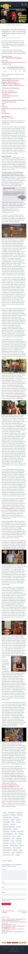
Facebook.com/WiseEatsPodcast (16, 85)
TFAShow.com (5, 94)
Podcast (4, 812)
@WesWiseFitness (12, 82)
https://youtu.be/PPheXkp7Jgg (14, 58)
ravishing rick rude (6, 836)
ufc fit (12, 840)
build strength (6, 819)
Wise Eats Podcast (17, 847)
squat (13, 838)
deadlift (12, 819)
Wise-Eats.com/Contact (13, 80)
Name (3, 882)
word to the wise (6, 852)
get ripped (18, 822)
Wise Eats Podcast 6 (7, 850)
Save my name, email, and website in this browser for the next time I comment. (13, 900)
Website (3, 892)
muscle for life (20, 831)
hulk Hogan (13, 824)
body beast (19, 815)
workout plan (19, 852)
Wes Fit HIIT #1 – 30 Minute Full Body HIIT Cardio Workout (14, 921)
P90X (3, 105)
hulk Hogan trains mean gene (9, 826)
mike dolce (15, 829)
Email (3, 887)
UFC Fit (4, 103)
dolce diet (18, 819)
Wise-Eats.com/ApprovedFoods (10, 92)
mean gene (18, 826)
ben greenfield (6, 815)
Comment (20, 25)
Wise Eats (22, 845)
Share (14, 25)
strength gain (19, 838)
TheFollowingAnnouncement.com (10, 95)
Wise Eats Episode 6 (7, 847)
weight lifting (5, 843)
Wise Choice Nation (14, 845)
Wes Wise (18, 37)
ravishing (20, 833)
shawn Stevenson (6, 838)
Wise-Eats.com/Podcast (18, 78)
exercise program (6, 822)
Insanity (4, 112)
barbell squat (19, 812)
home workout (6, 824)
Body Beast (5, 107)
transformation (6, 840)
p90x (16, 833)
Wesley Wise (5, 845)
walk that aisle (18, 840)
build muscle (15, 817)
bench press (13, 815)
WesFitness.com (6, 97)
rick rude (19, 836)
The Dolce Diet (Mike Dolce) (9, 102)
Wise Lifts (15, 850)
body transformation (7, 817)
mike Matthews (6, 831)
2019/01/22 (9, 25)
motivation (13, 831)
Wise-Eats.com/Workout (8, 91)
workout (13, 852)
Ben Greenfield (5, 113)
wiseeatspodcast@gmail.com (13, 83)
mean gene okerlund (7, 829)
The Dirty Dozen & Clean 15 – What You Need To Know (13, 931)
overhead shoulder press (8, 833)
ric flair (13, 836)
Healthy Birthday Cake (6, 924)
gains (13, 822)
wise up (20, 850)
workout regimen (6, 854)
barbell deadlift (12, 812)
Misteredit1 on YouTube (8, 118)
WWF (13, 854)
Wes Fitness (12, 843)
